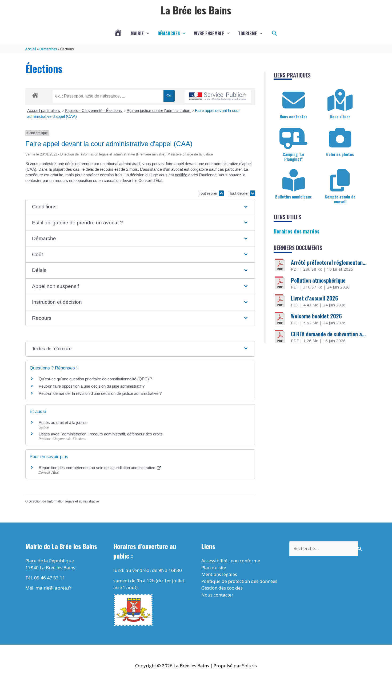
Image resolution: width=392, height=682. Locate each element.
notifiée (181, 175)
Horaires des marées (296, 231)
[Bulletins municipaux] (293, 180)
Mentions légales (219, 574)
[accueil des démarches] (35, 94)
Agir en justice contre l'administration (159, 110)
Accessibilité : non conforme (230, 561)
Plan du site (213, 567)
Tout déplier (239, 193)
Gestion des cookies (222, 588)
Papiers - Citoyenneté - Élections (94, 110)
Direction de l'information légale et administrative (64, 501)
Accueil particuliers (44, 110)
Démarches (169, 33)
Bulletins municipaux (293, 197)
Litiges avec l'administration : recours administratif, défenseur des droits (101, 434)
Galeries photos (340, 154)
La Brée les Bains (196, 9)
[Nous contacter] (293, 100)
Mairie (137, 33)
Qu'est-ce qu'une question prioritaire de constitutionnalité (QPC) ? (95, 379)
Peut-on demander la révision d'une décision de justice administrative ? (100, 393)
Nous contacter (293, 116)
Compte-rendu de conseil (340, 199)
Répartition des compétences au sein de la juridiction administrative (97, 467)
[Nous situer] (340, 100)
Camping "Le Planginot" (293, 156)
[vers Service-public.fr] (218, 96)
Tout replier (209, 193)
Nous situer (340, 116)
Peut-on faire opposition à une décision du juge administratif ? (92, 386)
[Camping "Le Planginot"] (293, 138)
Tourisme (247, 33)
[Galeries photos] (340, 138)
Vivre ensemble (209, 33)
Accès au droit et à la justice (63, 422)
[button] (274, 33)
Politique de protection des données (239, 581)
